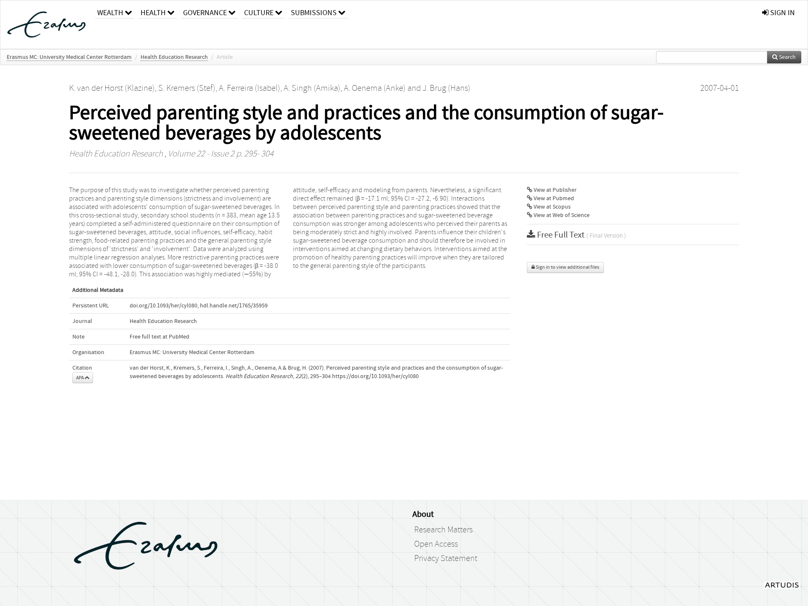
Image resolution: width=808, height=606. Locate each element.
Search (787, 57)
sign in (781, 12)
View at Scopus (551, 207)
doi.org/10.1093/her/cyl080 (163, 305)
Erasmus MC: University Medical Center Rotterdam (69, 57)
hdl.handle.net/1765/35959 (234, 305)
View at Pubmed (553, 198)
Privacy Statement (445, 558)
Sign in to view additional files (567, 267)
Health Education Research (174, 57)
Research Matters (443, 530)
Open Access (436, 544)
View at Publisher (554, 190)
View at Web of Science (561, 215)
